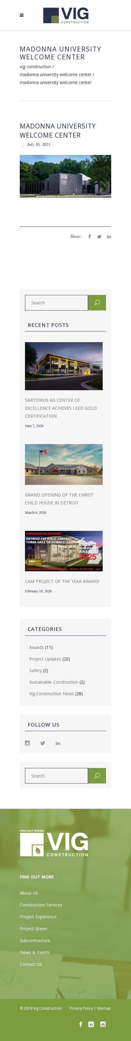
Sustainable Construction (53, 682)
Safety (35, 670)
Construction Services (41, 905)
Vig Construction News (51, 693)
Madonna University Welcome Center (55, 74)
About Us (29, 893)
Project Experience (38, 917)
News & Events (35, 952)
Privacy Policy (81, 1008)
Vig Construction (35, 67)
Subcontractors (35, 940)
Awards (36, 647)
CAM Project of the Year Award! (62, 581)
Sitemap (104, 1008)
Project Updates (45, 659)
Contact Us (31, 964)
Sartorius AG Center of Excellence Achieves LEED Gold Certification (61, 408)
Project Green (33, 928)
